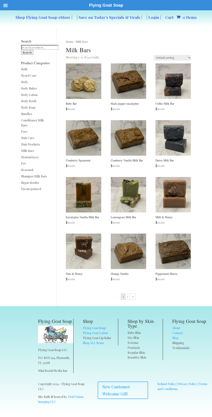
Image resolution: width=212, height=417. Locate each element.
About (176, 328)
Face (24, 131)
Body (24, 82)
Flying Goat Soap (94, 328)
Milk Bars (27, 151)
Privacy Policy (187, 384)
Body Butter (29, 88)
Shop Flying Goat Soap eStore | (44, 17)
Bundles (26, 114)
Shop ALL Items (93, 343)
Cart (169, 17)
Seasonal (27, 170)
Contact (177, 333)
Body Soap (28, 107)
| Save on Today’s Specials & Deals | (109, 17)
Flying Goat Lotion (95, 333)
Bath (24, 69)
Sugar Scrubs (30, 183)
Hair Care (27, 138)
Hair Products (30, 144)
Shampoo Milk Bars (34, 176)
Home (69, 41)
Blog (175, 338)
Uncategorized (31, 189)
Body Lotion (29, 95)
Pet (23, 163)
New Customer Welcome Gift (116, 390)
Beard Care (29, 76)
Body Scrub (28, 101)
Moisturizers (30, 157)
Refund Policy (166, 384)
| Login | (153, 17)
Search (27, 52)
